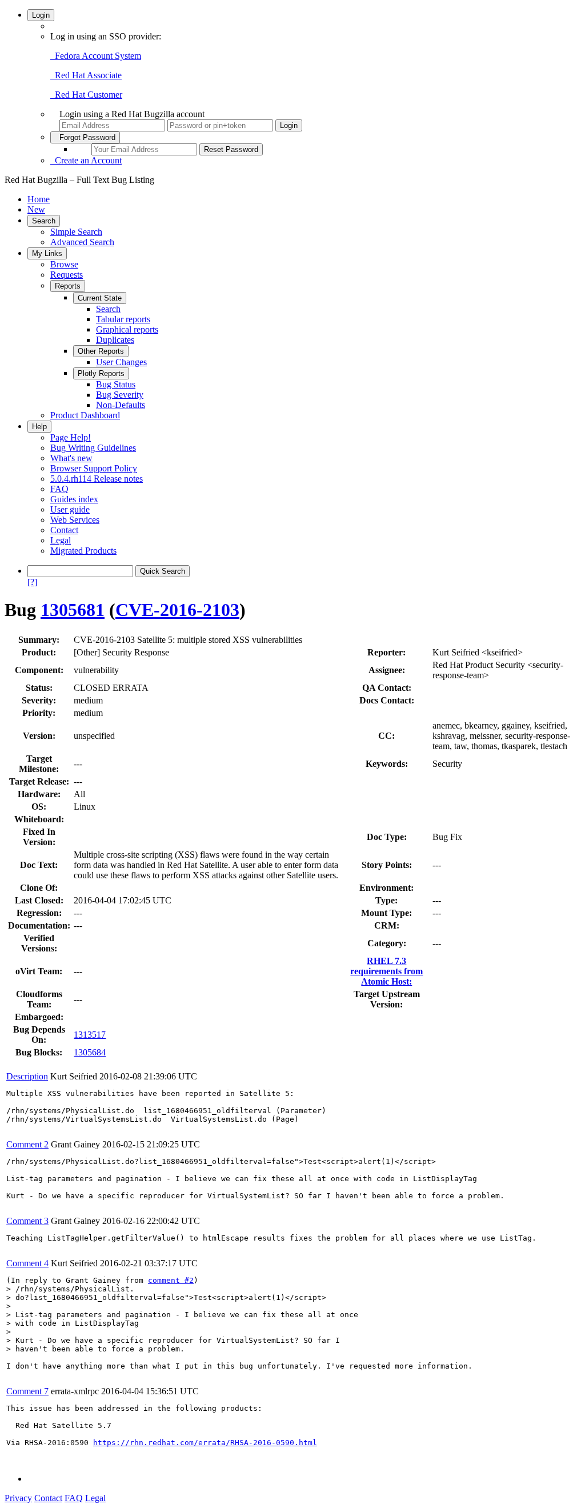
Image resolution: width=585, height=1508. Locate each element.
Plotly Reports (101, 373)
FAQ (59, 489)
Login (41, 15)
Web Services (74, 520)
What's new (71, 458)
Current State (100, 298)
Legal (60, 540)
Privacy (18, 1498)
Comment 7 (27, 1391)
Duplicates (115, 340)
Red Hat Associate (86, 75)
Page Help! (70, 437)
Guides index (74, 499)
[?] (32, 582)
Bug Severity (119, 394)
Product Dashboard (85, 415)
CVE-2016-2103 (177, 609)
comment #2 (171, 1280)
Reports (68, 286)
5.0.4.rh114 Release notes (96, 478)
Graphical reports (127, 329)
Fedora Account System (95, 56)
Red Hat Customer (86, 94)
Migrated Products (83, 550)
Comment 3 (27, 1221)
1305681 (73, 609)
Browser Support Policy (93, 468)
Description (27, 1076)
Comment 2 (27, 1144)
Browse (64, 264)
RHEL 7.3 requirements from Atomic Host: (386, 971)
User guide (70, 509)
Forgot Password (85, 137)
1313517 (90, 1034)
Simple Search (76, 232)
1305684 (90, 1052)
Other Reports (101, 351)
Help (39, 426)
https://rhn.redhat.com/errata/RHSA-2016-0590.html (205, 1442)
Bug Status (115, 384)
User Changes (121, 362)
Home (38, 199)
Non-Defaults (120, 405)
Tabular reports (123, 319)
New (36, 209)
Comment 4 (27, 1263)
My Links (47, 253)
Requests (66, 274)
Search (43, 221)
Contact (64, 530)
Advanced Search (82, 242)
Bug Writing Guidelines (93, 448)
